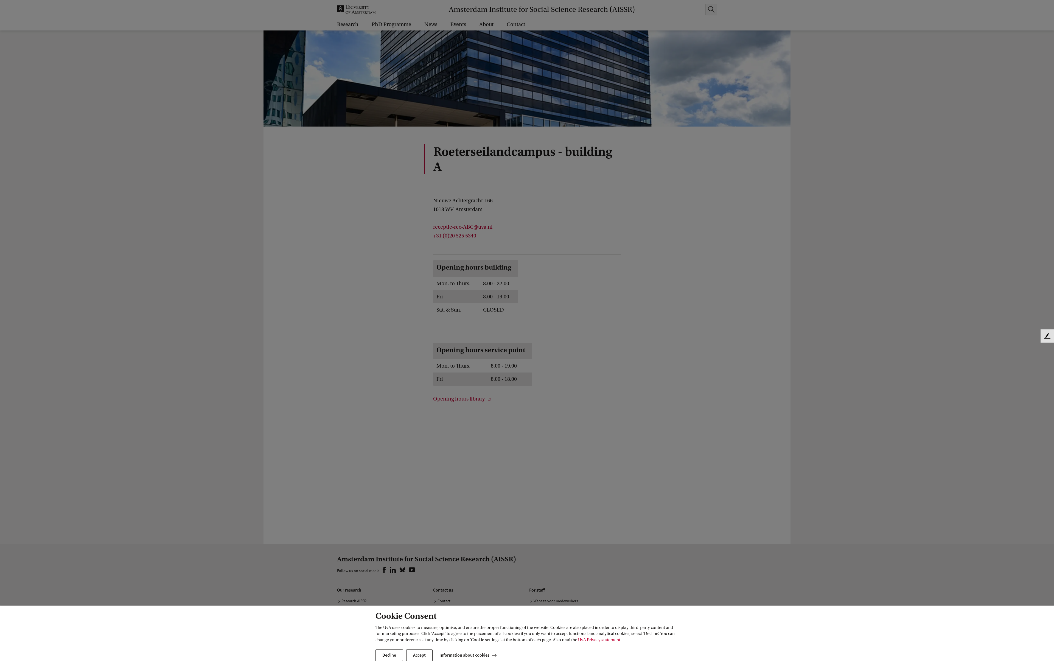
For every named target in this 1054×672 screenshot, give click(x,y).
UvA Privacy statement (599, 639)
